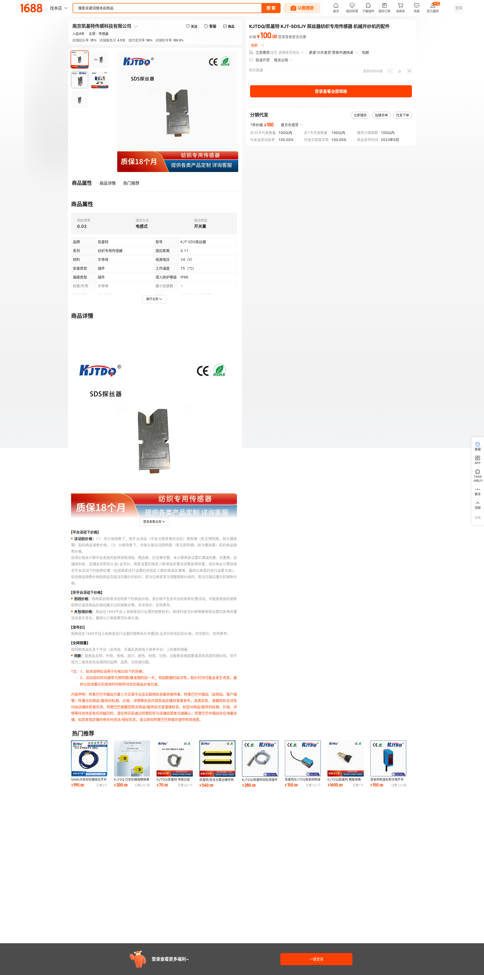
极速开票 (263, 60)
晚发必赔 (281, 60)
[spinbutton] (400, 71)
